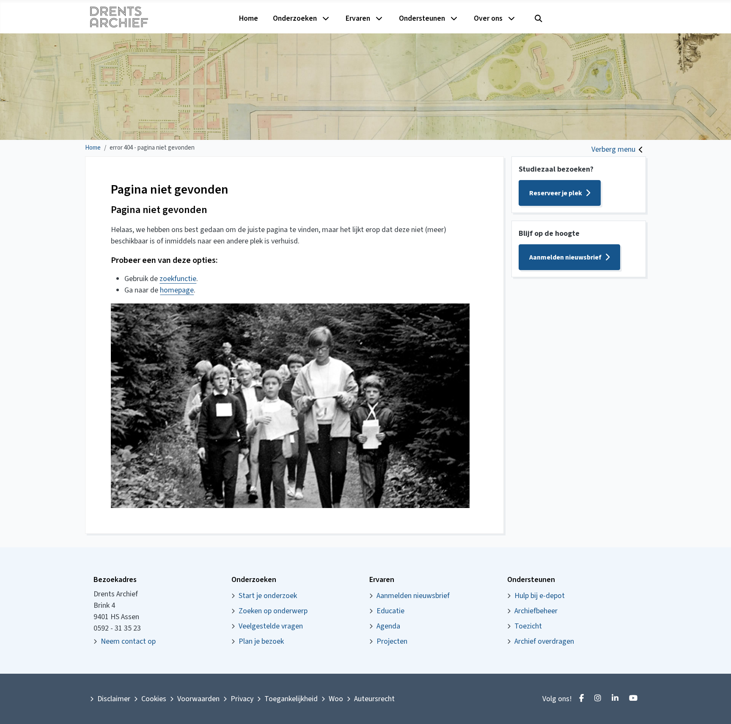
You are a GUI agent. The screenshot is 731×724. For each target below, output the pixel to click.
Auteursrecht (374, 699)
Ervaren (358, 18)
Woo (336, 699)
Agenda (388, 626)
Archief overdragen (544, 641)
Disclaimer (113, 699)
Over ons (488, 18)
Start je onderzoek (268, 595)
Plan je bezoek (261, 641)
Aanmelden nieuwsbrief (565, 257)
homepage (177, 290)
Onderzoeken (295, 18)
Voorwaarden (198, 699)
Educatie (390, 611)
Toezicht (528, 626)
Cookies (153, 699)
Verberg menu (613, 149)
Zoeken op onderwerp (273, 611)
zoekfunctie (177, 278)
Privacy (242, 699)
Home (248, 18)
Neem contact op (128, 641)
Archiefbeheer (536, 611)
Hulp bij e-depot (539, 595)
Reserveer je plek (555, 193)
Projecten (391, 641)
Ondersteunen (422, 18)
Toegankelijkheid (291, 699)
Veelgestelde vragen (271, 626)
